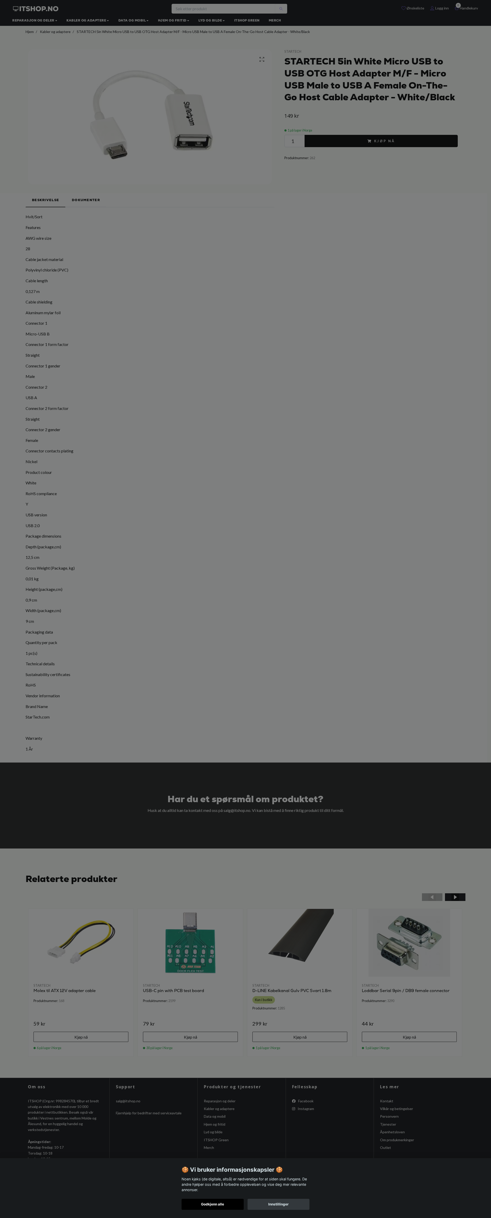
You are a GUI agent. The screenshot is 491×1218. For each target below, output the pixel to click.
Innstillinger (278, 1204)
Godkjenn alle (212, 1204)
